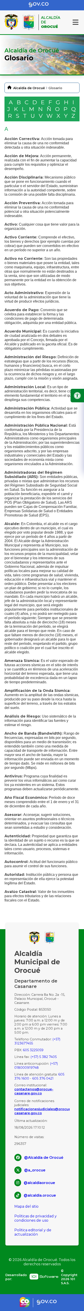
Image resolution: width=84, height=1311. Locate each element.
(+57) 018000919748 (36, 1066)
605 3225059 (33, 1050)
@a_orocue (34, 1170)
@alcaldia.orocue (40, 1195)
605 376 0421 (43, 1078)
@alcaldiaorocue (39, 1183)
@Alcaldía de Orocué (43, 1157)
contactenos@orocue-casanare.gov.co (33, 1091)
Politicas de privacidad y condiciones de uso (35, 1218)
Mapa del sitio (26, 1206)
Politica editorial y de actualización (32, 1232)
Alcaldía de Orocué (29, 88)
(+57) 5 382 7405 (43, 1057)
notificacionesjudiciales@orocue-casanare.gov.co (42, 1111)
